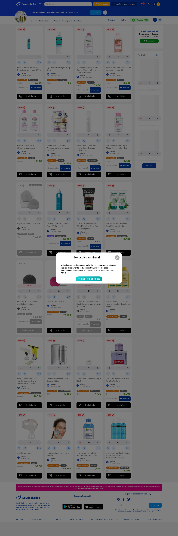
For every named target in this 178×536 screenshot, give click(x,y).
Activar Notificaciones (89, 279)
